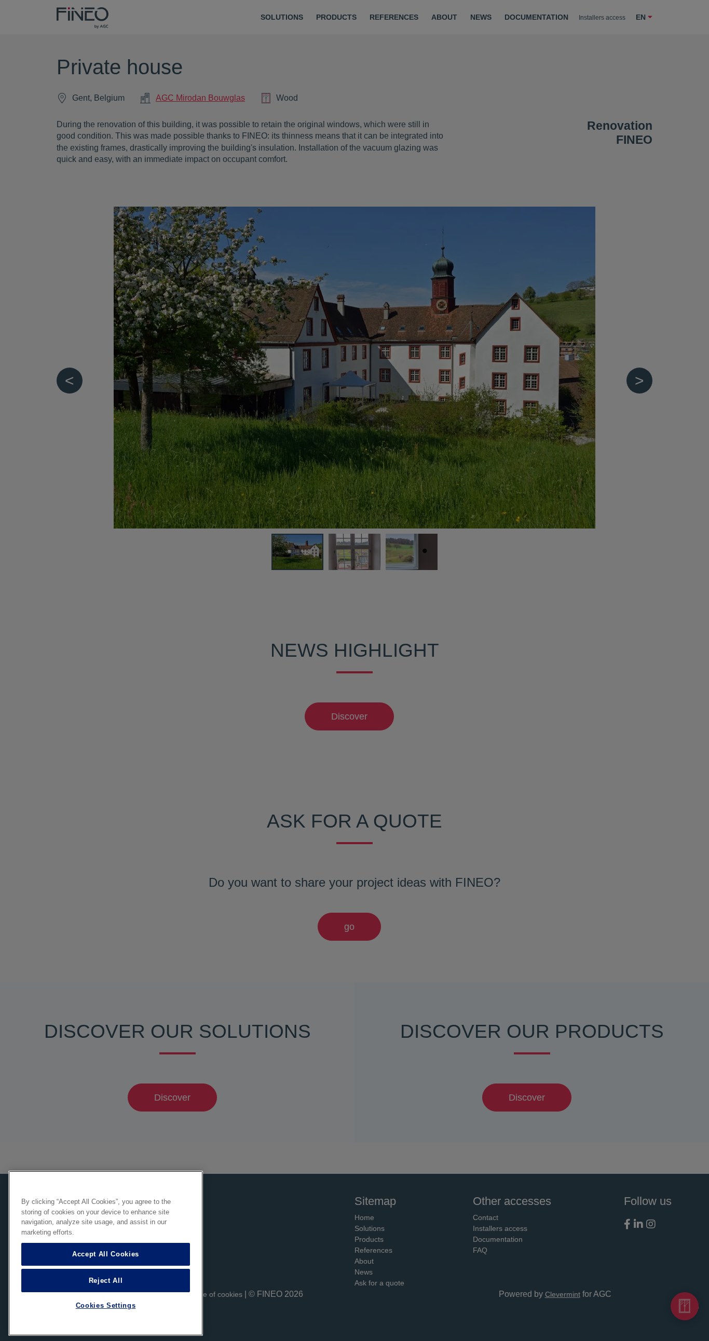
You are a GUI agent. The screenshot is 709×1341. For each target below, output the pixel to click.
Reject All (106, 1280)
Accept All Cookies (105, 1254)
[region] (105, 1253)
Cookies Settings (106, 1306)
